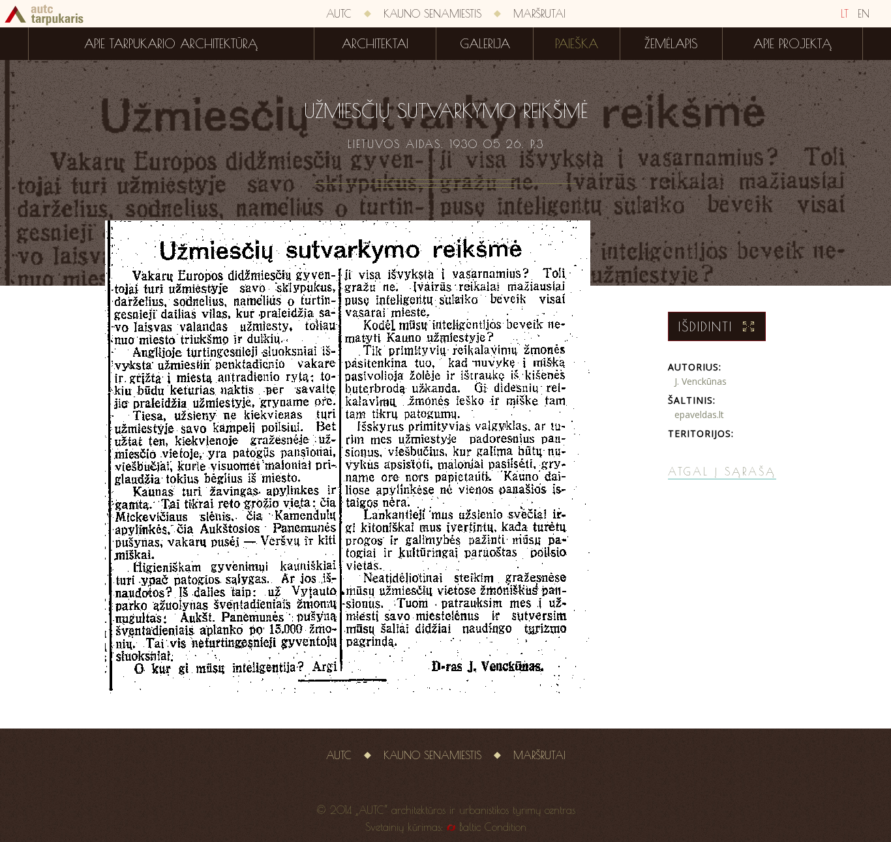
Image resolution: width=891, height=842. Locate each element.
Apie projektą (792, 44)
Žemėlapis (671, 44)
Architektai (375, 44)
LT (845, 14)
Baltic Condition (492, 827)
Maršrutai (539, 14)
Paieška (576, 44)
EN (863, 14)
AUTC (339, 14)
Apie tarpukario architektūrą (171, 44)
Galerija (485, 44)
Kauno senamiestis (432, 14)
